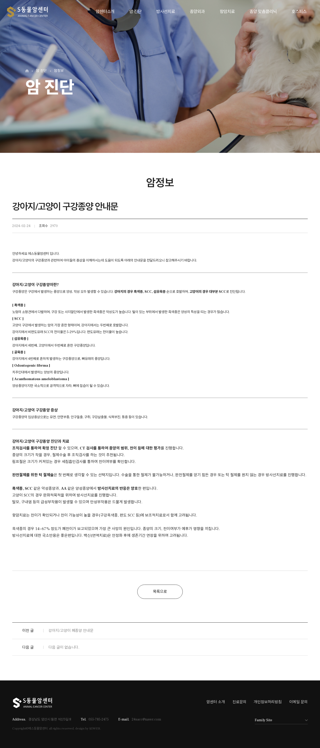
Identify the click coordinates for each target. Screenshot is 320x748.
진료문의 (239, 701)
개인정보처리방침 (268, 701)
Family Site (263, 720)
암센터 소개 (215, 701)
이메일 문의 (298, 701)
